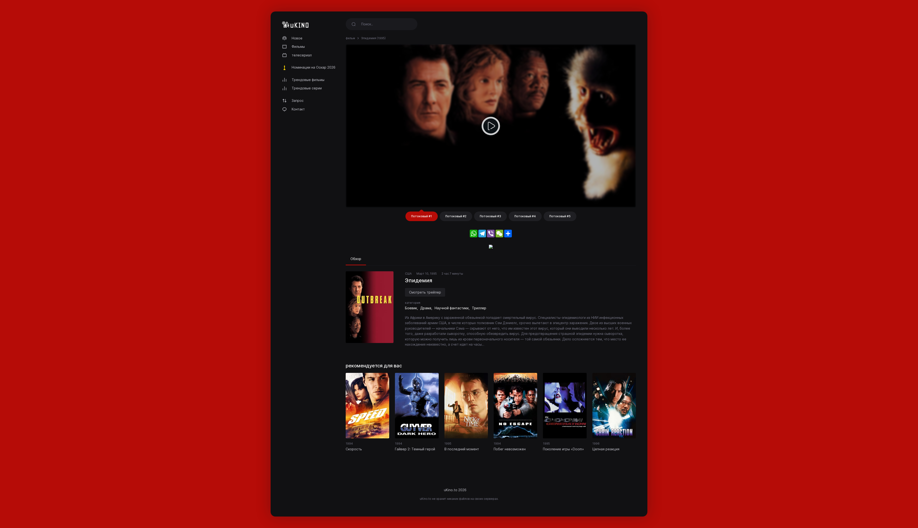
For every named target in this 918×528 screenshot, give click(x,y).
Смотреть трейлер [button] (425, 292)
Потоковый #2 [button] (455, 216)
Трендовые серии (307, 88)
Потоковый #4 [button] (525, 216)
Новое (297, 38)
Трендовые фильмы (308, 80)
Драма (425, 308)
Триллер (479, 308)
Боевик (411, 308)
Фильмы (298, 46)
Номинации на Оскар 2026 (313, 67)
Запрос (298, 100)
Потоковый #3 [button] (490, 216)
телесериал (302, 55)
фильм (350, 38)
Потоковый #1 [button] (421, 216)
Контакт (298, 109)
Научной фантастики (452, 308)
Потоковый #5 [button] (560, 216)
